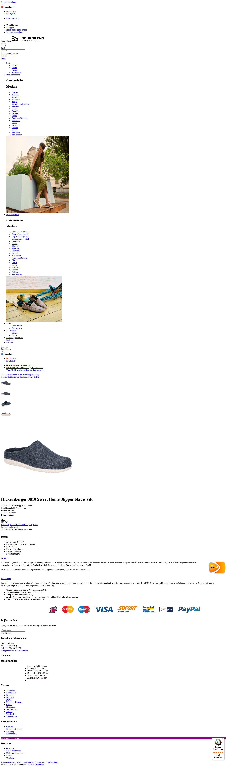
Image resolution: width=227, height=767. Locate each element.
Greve (14, 262)
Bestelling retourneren (10, 738)
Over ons (10, 748)
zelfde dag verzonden (25, 370)
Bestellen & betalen (14, 729)
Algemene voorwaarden (11, 762)
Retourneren (11, 734)
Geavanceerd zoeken (9, 53)
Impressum (40, 762)
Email (35, 524)
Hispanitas (16, 125)
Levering (10, 731)
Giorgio (15, 260)
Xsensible (16, 132)
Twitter (13, 524)
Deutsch (12, 11)
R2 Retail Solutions (36, 765)
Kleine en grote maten (15, 753)
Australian (16, 253)
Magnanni (16, 267)
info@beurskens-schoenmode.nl (14, 650)
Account (4, 347)
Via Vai (9, 712)
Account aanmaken (14, 32)
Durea (14, 116)
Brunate (9, 695)
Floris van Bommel (19, 118)
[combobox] (13, 50)
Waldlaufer (16, 272)
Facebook (5, 524)
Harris (14, 265)
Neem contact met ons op (16, 30)
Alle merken (17, 135)
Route (8, 755)
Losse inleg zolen (13, 751)
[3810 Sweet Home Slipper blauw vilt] (6, 387)
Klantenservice (12, 18)
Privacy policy (28, 762)
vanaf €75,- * (20, 365)
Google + (28, 524)
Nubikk (15, 128)
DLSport (15, 113)
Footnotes (16, 120)
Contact (9, 727)
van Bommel (11, 709)
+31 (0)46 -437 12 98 (24, 368)
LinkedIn (20, 524)
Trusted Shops (52, 762)
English (11, 14)
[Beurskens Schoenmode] (27, 41)
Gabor (14, 123)
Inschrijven (6, 633)
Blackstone (16, 255)
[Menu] (222, 739)
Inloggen (10, 27)
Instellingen (6, 349)
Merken (9, 342)
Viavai (14, 130)
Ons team (10, 758)
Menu (3, 58)
